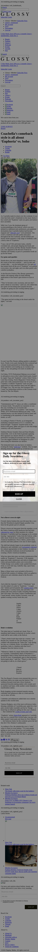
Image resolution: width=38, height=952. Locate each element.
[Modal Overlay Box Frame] (19, 476)
